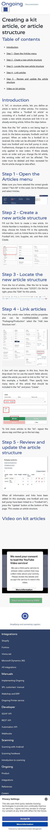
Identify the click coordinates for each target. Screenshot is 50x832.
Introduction (12, 47)
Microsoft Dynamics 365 (13, 660)
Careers (5, 793)
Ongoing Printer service (13, 700)
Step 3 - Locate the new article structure (25, 66)
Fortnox (5, 647)
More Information (24, 589)
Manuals (7, 673)
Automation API (9, 727)
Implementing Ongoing (13, 680)
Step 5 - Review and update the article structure (27, 81)
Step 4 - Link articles (16, 72)
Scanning (8, 740)
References (7, 786)
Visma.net (6, 654)
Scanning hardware (11, 753)
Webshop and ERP (11, 693)
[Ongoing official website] (12, 4)
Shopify (5, 640)
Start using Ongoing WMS (26, 600)
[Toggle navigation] (5, 9)
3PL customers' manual (13, 687)
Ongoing (7, 766)
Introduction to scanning (13, 760)
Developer (8, 707)
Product (5, 773)
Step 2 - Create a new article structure (24, 60)
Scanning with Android (13, 747)
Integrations (9, 634)
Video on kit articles (16, 88)
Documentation (31, 4)
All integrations (9, 667)
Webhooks (7, 733)
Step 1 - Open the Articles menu (22, 53)
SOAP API (7, 713)
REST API (6, 720)
